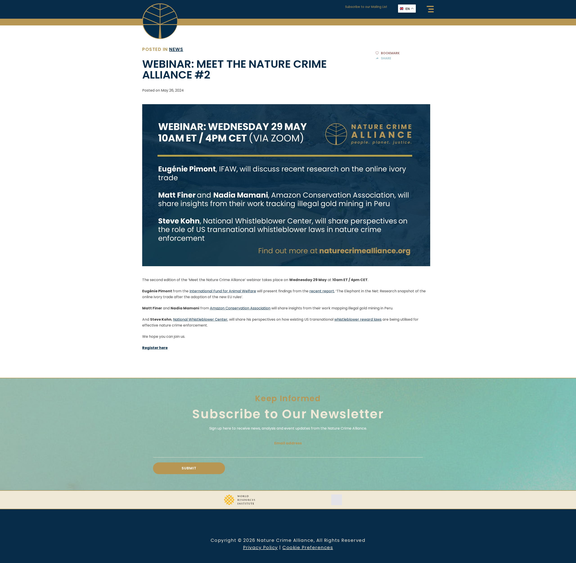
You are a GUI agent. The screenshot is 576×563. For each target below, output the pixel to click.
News (176, 49)
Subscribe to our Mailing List (366, 7)
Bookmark (390, 53)
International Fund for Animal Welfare (222, 291)
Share (386, 58)
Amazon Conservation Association (240, 308)
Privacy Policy (260, 547)
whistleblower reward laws (358, 319)
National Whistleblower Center (200, 319)
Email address (288, 443)
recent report (321, 291)
